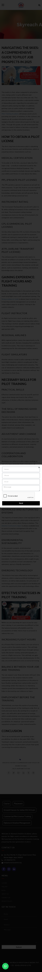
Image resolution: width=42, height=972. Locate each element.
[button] (5, 966)
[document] (21, 486)
